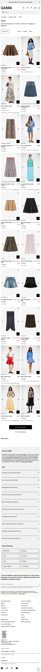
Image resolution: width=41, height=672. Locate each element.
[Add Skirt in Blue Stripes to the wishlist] (38, 347)
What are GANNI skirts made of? (10, 501)
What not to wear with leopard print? (11, 537)
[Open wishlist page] (27, 7)
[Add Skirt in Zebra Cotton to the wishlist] (18, 76)
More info (4, 25)
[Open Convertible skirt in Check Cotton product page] (10, 167)
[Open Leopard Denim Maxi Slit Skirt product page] (10, 129)
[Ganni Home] (6, 8)
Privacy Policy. (22, 593)
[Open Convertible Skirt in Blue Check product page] (30, 167)
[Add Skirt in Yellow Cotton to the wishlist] (18, 386)
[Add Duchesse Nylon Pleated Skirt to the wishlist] (38, 308)
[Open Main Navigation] (39, 7)
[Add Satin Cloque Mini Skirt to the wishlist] (38, 270)
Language (3, 657)
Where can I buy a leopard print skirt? (11, 530)
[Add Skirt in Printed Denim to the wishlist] (38, 231)
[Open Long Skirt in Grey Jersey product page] (10, 321)
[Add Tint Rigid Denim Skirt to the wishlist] (18, 270)
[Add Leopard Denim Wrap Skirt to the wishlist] (18, 231)
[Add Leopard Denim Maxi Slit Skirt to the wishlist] (18, 116)
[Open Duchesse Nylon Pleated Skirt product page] (30, 321)
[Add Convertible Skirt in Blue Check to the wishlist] (38, 154)
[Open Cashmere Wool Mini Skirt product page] (10, 205)
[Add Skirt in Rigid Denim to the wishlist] (38, 116)
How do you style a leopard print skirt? (12, 493)
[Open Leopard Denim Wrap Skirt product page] (10, 244)
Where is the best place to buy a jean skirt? (13, 523)
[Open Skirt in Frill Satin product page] (30, 50)
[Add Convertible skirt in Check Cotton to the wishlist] (18, 154)
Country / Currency (5, 648)
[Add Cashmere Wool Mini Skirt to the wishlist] (18, 193)
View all (19, 31)
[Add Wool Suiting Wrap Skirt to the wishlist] (38, 193)
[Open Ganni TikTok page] (7, 668)
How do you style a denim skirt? (10, 479)
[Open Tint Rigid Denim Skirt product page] (10, 282)
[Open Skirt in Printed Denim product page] (30, 244)
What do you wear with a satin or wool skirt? (13, 508)
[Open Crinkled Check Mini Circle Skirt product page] (10, 50)
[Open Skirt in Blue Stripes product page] (30, 360)
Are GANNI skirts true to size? (9, 515)
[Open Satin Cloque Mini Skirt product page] (30, 282)
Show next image (18, 51)
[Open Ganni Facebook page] (12, 668)
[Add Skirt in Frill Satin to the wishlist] (38, 38)
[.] (20, 2)
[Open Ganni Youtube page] (17, 668)
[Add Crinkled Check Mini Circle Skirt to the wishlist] (18, 38)
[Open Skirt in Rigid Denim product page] (30, 129)
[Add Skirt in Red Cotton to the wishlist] (18, 347)
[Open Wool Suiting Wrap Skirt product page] (30, 205)
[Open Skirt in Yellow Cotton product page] (10, 399)
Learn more (16, 112)
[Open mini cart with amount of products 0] (35, 7)
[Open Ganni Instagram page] (2, 668)
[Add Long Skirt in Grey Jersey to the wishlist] (18, 308)
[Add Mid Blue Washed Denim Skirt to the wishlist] (38, 76)
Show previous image (2, 51)
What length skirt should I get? (10, 486)
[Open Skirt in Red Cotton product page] (10, 360)
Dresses (25, 31)
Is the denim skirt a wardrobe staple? (11, 472)
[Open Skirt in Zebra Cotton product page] (10, 89)
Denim (30, 31)
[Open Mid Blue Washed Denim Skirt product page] (30, 89)
